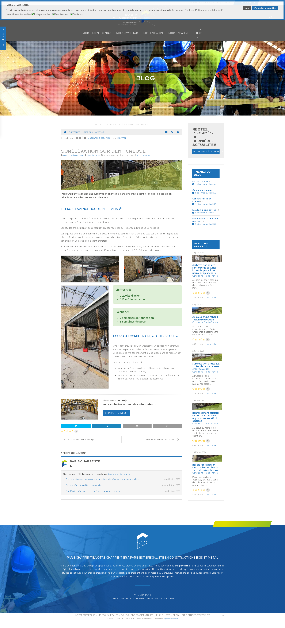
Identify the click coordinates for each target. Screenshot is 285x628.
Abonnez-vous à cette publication (206, 151)
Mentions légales (108, 615)
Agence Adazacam (171, 618)
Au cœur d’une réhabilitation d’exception (205, 318)
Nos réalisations (154, 33)
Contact (170, 598)
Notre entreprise (85, 615)
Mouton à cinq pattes (204, 209)
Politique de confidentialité (137, 615)
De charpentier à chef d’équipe (81, 439)
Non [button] (247, 8)
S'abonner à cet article (99, 137)
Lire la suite (211, 297)
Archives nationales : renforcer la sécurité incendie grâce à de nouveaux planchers (204, 269)
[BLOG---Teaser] (121, 175)
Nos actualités (200, 181)
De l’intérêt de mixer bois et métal (161, 439)
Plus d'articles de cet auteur (119, 474)
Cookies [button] (189, 10)
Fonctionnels (61, 14)
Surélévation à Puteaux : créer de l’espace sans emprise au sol (206, 366)
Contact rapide (3, 39)
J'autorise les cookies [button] (265, 8)
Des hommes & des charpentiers (206, 220)
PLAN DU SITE (163, 615)
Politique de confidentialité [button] (209, 10)
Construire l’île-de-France (73, 155)
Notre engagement (180, 33)
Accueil (99, 125)
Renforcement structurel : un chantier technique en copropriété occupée (206, 416)
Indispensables (42, 14)
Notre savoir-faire (127, 33)
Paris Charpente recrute (196, 615)
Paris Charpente (93, 155)
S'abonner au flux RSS (205, 184)
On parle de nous (201, 189)
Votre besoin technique (97, 33)
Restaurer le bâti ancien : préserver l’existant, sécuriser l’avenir (205, 467)
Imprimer (121, 137)
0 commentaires (143, 155)
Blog (199, 33)
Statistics (78, 14)
